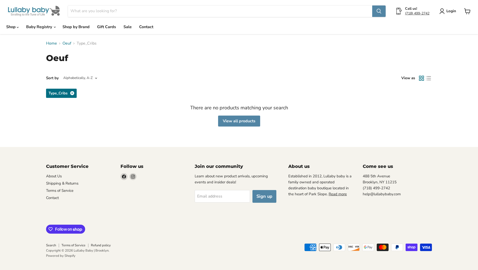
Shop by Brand (76, 27)
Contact (146, 27)
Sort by (52, 78)
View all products (239, 121)
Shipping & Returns (62, 183)
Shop (11, 27)
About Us (54, 176)
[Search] (379, 11)
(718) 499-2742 (417, 13)
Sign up (264, 196)
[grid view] (421, 78)
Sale (127, 27)
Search (51, 245)
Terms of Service (59, 190)
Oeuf (66, 43)
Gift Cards (106, 27)
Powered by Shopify (60, 256)
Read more (338, 194)
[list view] (428, 78)
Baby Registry (39, 27)
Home (51, 43)
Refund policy (101, 245)
